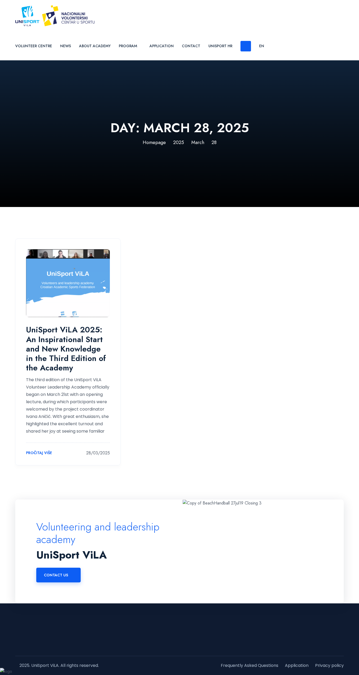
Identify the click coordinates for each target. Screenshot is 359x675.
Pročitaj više (39, 453)
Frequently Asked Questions (249, 665)
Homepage (154, 142)
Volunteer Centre (33, 46)
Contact (191, 46)
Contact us (56, 575)
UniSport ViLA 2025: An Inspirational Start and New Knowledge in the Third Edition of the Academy (66, 348)
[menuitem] (263, 45)
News (65, 46)
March (197, 142)
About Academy (95, 46)
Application (162, 46)
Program (128, 46)
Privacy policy (329, 665)
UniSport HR (220, 46)
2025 (178, 142)
